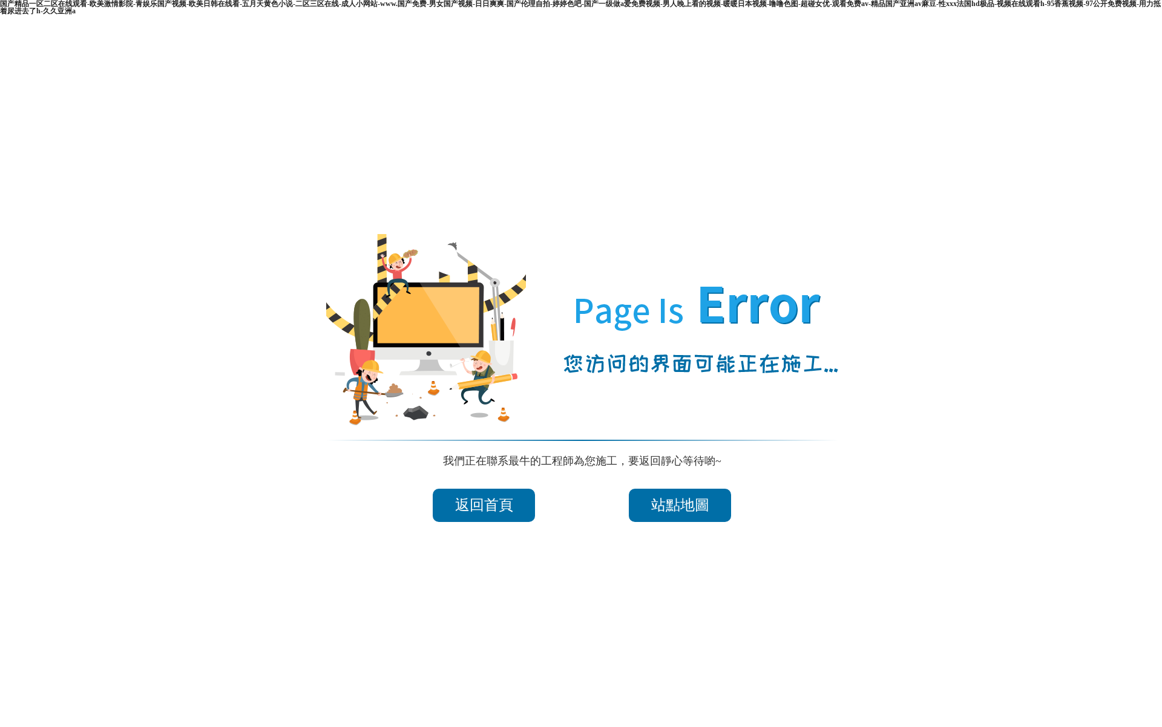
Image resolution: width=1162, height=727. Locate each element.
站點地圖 (680, 505)
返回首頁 (484, 505)
